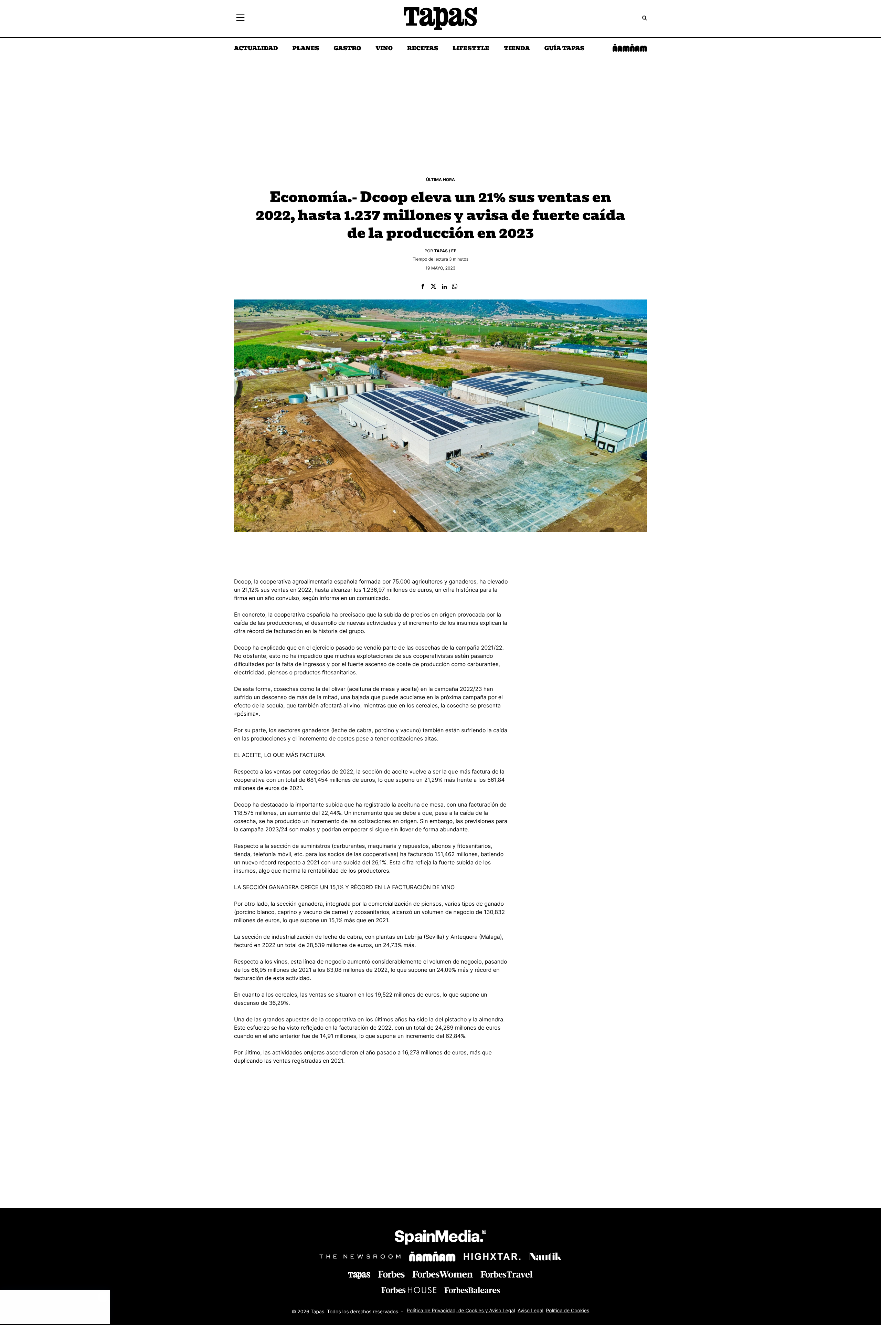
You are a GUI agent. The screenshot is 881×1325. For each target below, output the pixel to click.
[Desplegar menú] (240, 18)
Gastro (347, 49)
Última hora (440, 179)
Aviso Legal (530, 1311)
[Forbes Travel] (442, 1274)
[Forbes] (391, 1274)
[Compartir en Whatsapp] (454, 287)
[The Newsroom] (360, 1256)
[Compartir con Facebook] (423, 287)
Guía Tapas (564, 49)
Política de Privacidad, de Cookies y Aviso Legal (461, 1311)
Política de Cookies (567, 1311)
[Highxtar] (492, 1256)
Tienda (517, 49)
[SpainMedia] (440, 1238)
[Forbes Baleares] (472, 1290)
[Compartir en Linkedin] (444, 287)
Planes (306, 49)
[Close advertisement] (103, 1297)
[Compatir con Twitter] (433, 287)
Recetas (422, 49)
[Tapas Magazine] (359, 1275)
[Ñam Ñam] (432, 1256)
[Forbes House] (409, 1290)
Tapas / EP (445, 250)
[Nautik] (545, 1256)
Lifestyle (471, 49)
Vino (384, 49)
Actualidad (256, 49)
